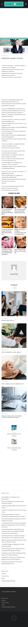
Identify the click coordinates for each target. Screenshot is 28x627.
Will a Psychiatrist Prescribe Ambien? (11, 352)
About (3, 578)
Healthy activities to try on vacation (14, 433)
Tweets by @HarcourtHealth (9, 591)
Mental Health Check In (8, 320)
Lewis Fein (14, 274)
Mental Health (5, 55)
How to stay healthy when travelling (14, 448)
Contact (4, 573)
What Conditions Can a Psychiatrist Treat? (13, 383)
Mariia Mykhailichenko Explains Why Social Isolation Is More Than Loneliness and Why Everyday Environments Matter (13, 531)
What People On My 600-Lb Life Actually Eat (20, 251)
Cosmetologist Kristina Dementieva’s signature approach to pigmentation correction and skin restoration (14, 525)
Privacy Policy (5, 576)
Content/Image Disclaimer (8, 581)
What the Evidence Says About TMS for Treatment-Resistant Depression (12, 416)
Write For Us (5, 571)
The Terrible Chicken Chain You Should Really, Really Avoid (20, 211)
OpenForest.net (12, 108)
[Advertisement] (14, 23)
